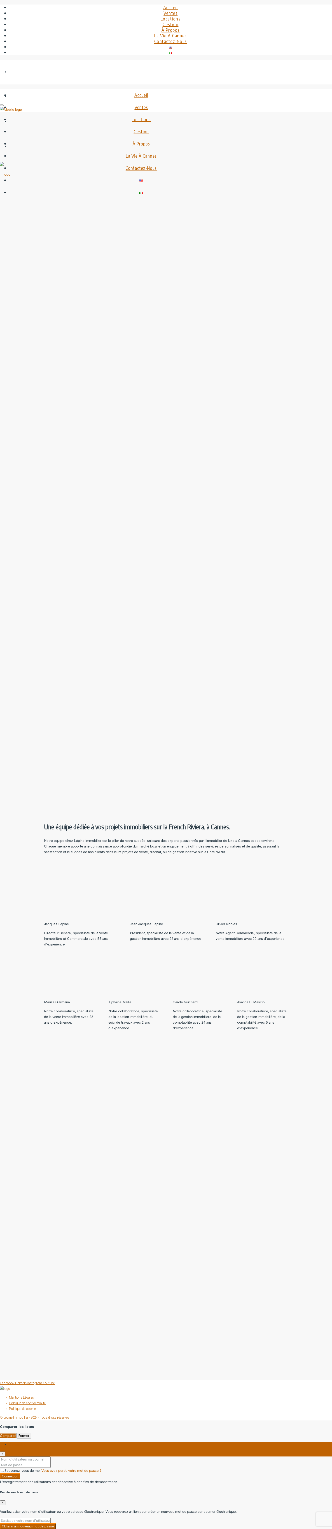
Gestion (171, 24)
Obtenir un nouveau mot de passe (28, 1526)
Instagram (35, 1383)
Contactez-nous (170, 41)
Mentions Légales (21, 1397)
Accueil (170, 7)
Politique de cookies (23, 1409)
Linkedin (21, 1383)
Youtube (49, 1383)
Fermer (23, 1436)
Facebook (7, 1383)
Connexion (10, 1476)
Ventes (171, 13)
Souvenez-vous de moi (23, 1470)
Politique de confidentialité (27, 1403)
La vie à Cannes (170, 35)
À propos (170, 30)
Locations (171, 18)
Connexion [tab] (17, 1445)
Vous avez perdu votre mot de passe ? (71, 1470)
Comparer (8, 1436)
